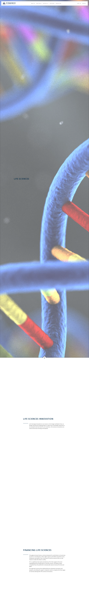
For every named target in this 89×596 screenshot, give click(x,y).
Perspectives (58, 3)
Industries (52, 3)
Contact (84, 3)
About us (33, 3)
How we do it (45, 3)
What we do (38, 3)
